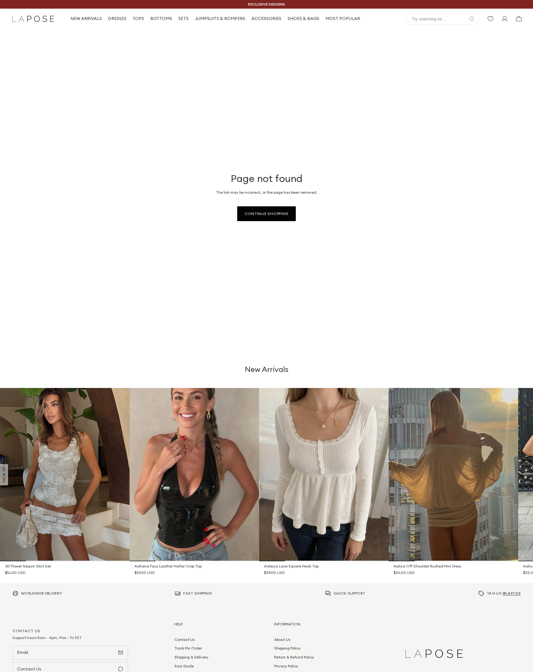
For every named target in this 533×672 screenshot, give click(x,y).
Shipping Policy (287, 648)
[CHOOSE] (120, 552)
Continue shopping (266, 213)
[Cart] (519, 19)
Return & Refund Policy (294, 657)
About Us (282, 639)
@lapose (511, 593)
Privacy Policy (286, 666)
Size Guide (184, 666)
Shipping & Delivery (191, 657)
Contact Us (184, 639)
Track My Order (188, 648)
